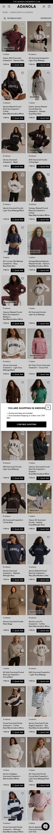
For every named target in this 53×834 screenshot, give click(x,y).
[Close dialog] (48, 407)
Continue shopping (26, 424)
